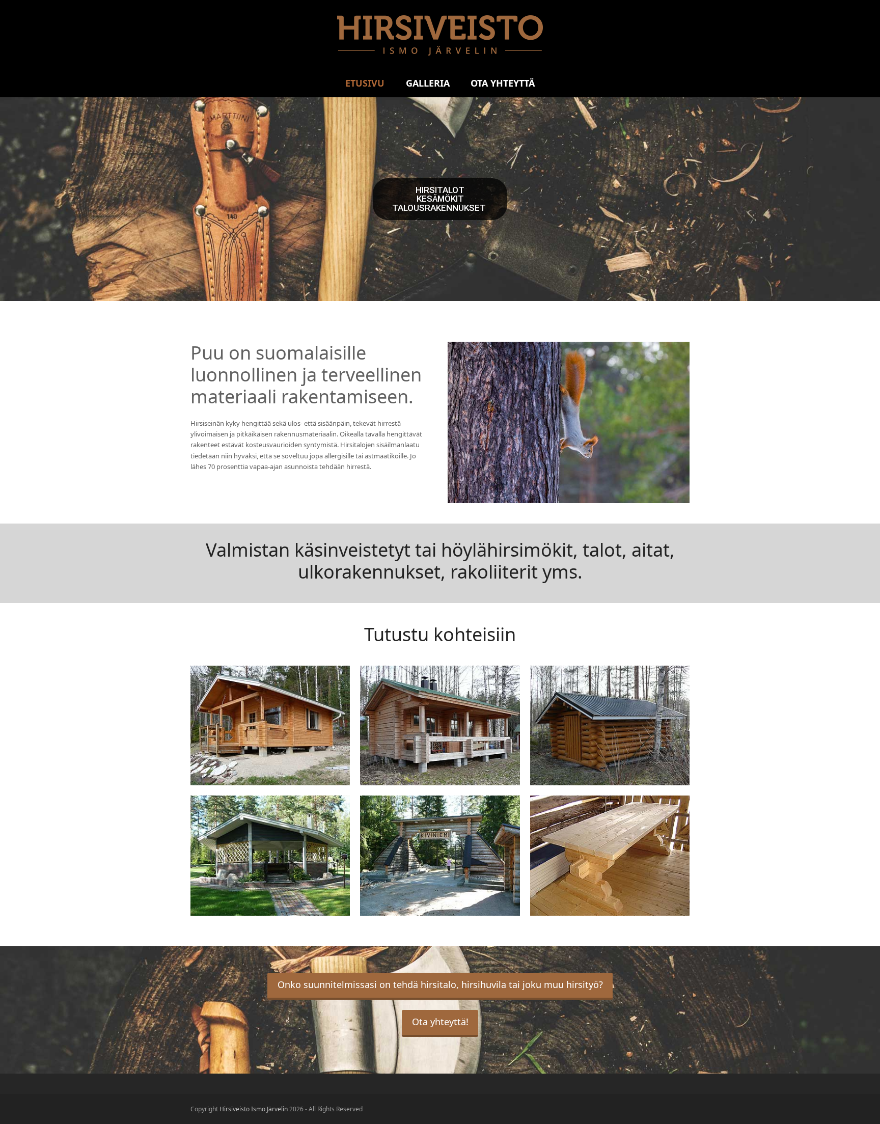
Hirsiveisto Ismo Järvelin (253, 1109)
